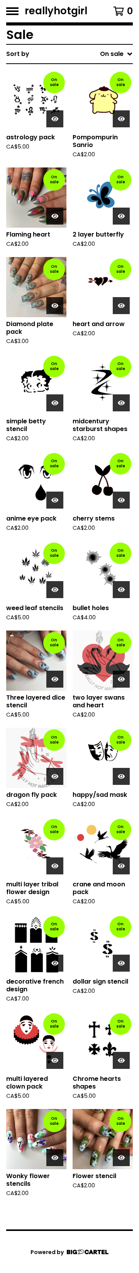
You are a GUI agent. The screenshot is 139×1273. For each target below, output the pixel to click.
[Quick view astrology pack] (54, 118)
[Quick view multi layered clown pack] (54, 1060)
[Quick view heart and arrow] (121, 305)
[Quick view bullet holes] (121, 589)
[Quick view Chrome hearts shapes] (121, 1060)
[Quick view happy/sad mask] (121, 776)
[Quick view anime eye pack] (54, 500)
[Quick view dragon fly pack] (54, 776)
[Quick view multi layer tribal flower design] (54, 865)
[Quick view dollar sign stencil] (121, 963)
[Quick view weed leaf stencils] (54, 589)
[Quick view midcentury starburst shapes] (121, 402)
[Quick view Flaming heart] (54, 216)
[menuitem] (69, 54)
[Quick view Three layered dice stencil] (54, 679)
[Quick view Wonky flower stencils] (54, 1157)
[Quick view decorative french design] (54, 963)
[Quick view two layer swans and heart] (121, 679)
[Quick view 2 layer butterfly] (121, 216)
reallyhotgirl (56, 11)
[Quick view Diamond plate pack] (54, 305)
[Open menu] (12, 11)
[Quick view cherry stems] (121, 500)
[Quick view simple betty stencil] (54, 402)
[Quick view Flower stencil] (121, 1157)
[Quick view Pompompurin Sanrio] (121, 118)
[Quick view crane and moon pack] (121, 865)
